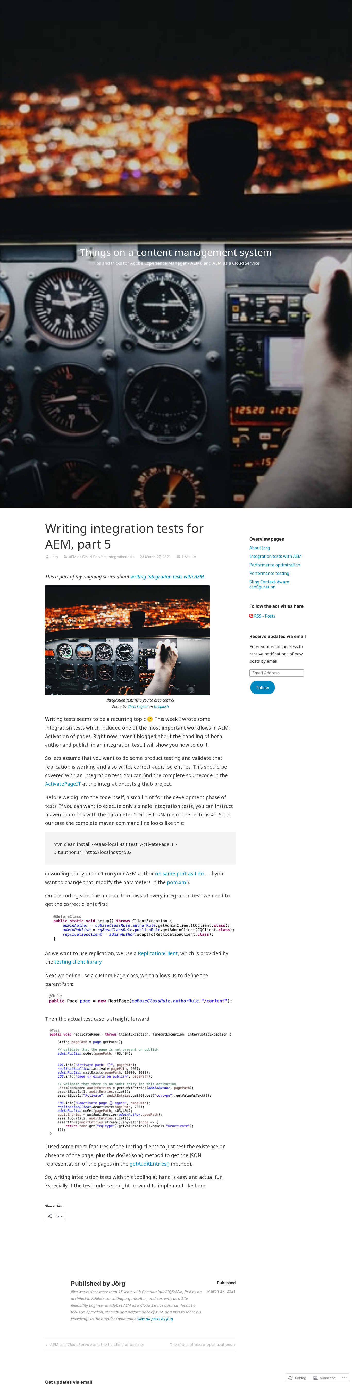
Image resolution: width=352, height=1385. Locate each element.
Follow (262, 687)
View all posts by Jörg (155, 1318)
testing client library (78, 962)
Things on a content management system (176, 252)
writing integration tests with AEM (167, 576)
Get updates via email (68, 1382)
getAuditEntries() (150, 1163)
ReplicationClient (158, 953)
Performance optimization (274, 565)
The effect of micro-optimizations (201, 1345)
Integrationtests (121, 556)
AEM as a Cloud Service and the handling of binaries (94, 1345)
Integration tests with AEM (275, 556)
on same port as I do (179, 873)
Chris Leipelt (138, 706)
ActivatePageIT (63, 784)
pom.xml (177, 882)
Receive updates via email (277, 636)
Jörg (54, 556)
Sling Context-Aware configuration (269, 584)
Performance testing (269, 573)
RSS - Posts (264, 616)
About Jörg (259, 548)
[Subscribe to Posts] (251, 616)
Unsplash (161, 706)
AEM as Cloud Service (87, 556)
